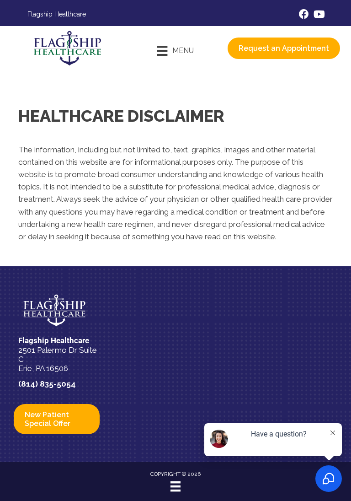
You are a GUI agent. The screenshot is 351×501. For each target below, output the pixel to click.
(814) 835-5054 (47, 383)
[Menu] (175, 486)
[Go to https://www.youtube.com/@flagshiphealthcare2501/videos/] (319, 15)
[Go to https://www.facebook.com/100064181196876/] (304, 15)
